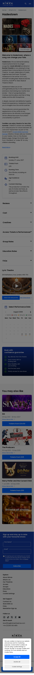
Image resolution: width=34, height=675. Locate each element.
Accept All (17, 657)
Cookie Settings (17, 667)
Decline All (17, 662)
